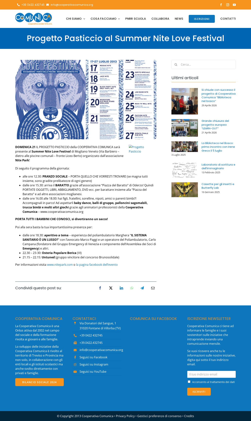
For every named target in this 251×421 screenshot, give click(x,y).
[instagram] (227, 4)
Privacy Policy (125, 416)
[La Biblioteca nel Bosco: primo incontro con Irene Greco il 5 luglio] (184, 146)
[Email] (152, 288)
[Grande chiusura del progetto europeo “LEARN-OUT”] (184, 128)
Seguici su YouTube (93, 372)
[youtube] (234, 4)
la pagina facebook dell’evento (97, 265)
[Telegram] (142, 288)
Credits (189, 416)
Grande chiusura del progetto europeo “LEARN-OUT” (215, 124)
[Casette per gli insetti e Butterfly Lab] (184, 189)
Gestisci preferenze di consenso (159, 416)
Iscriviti (199, 391)
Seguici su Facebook (93, 357)
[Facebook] (100, 288)
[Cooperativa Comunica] (33, 14)
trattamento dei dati (222, 382)
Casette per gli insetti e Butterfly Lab (218, 186)
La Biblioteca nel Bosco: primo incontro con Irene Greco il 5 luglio (218, 147)
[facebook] (221, 4)
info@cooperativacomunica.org (101, 350)
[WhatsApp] (132, 288)
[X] (110, 288)
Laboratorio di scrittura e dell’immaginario (218, 166)
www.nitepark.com (60, 265)
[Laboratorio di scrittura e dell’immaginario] (184, 170)
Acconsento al (213, 382)
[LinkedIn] (121, 288)
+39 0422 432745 (91, 335)
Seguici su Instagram (94, 364)
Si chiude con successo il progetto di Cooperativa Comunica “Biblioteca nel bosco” (219, 95)
